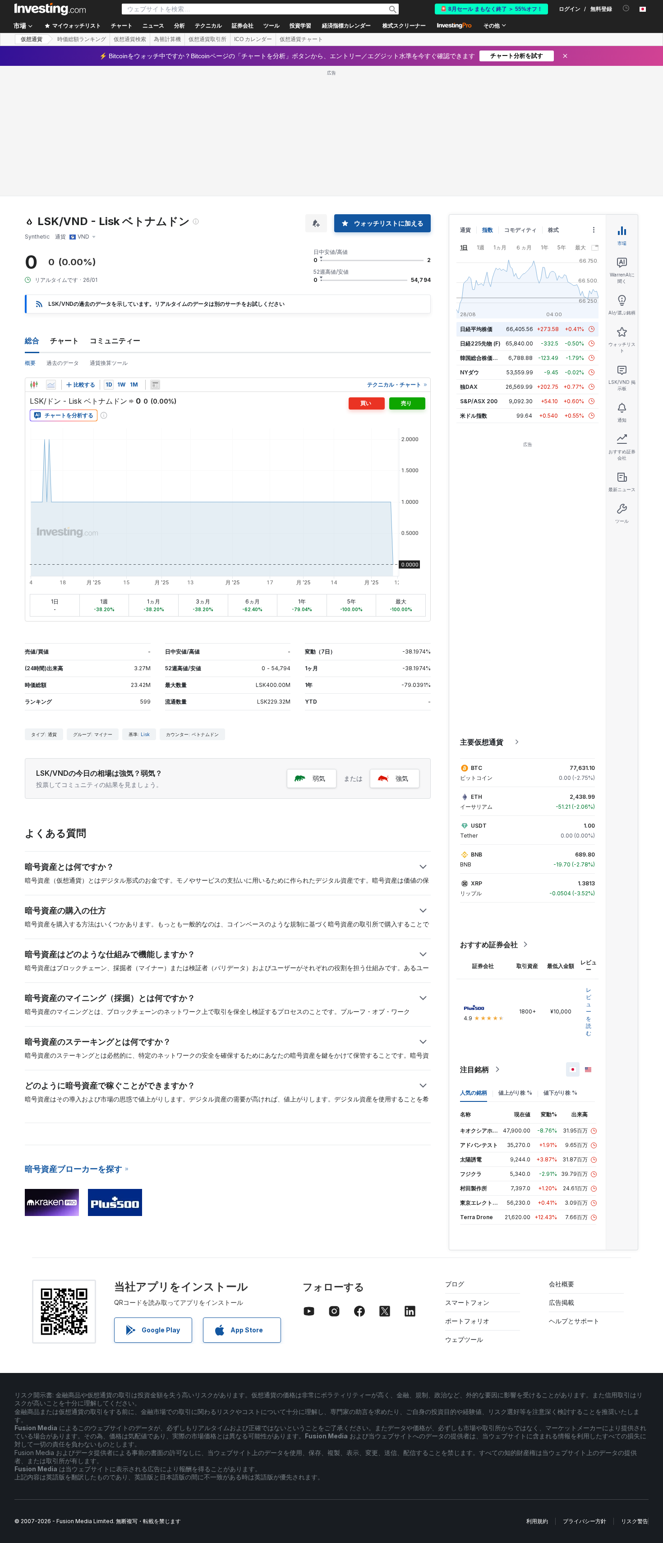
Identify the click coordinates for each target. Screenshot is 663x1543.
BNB (476, 854)
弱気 (319, 778)
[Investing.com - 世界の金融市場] (50, 9)
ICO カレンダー (253, 39)
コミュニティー (115, 340)
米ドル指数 (473, 415)
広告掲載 (561, 1302)
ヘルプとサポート (574, 1321)
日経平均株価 (476, 329)
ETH (476, 796)
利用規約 (537, 1521)
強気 (402, 778)
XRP (476, 883)
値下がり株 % (560, 1092)
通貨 (465, 229)
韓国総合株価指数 (481, 358)
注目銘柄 (474, 1069)
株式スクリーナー (404, 26)
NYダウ (469, 372)
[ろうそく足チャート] (34, 385)
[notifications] (626, 8)
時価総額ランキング (81, 39)
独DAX (469, 386)
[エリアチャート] (51, 385)
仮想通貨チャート (301, 39)
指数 (487, 229)
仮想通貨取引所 (207, 39)
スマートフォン (467, 1302)
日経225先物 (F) (480, 343)
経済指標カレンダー (346, 26)
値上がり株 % (515, 1092)
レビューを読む (588, 1011)
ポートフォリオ (467, 1321)
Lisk (145, 734)
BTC (476, 768)
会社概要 (561, 1284)
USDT (479, 825)
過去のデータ (62, 362)
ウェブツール (464, 1339)
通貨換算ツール (109, 362)
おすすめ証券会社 (489, 944)
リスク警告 (634, 1521)
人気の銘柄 (473, 1092)
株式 (553, 229)
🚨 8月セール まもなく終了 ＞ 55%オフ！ (491, 9)
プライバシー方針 (584, 1521)
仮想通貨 (31, 39)
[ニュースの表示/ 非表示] (155, 385)
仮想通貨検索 (130, 39)
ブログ (454, 1284)
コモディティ (520, 229)
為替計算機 (167, 39)
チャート (64, 340)
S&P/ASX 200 (478, 401)
